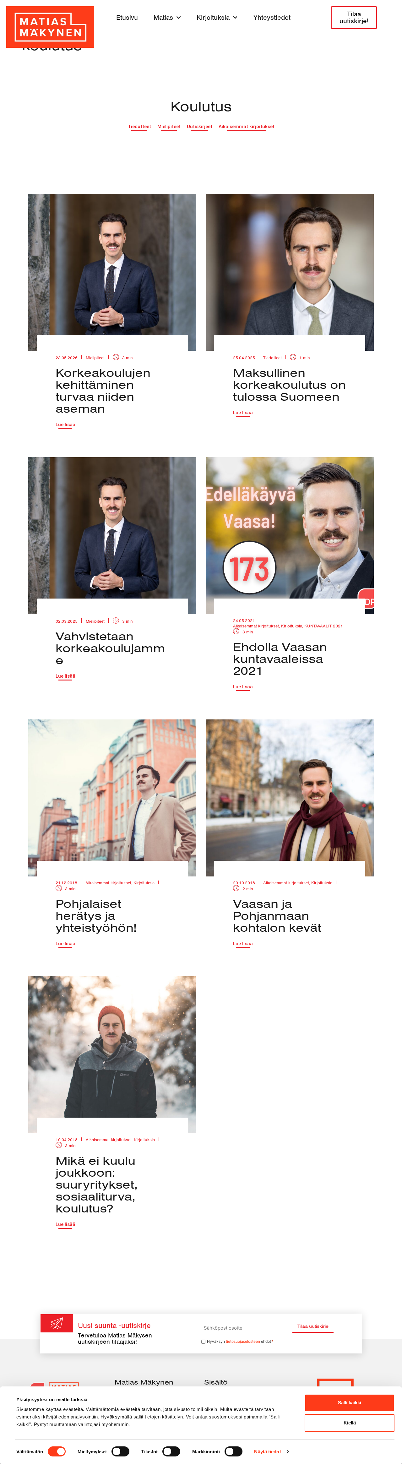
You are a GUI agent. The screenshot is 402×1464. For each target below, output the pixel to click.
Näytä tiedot (267, 1451)
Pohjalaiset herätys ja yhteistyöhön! (96, 915)
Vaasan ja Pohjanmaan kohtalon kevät (277, 915)
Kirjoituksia (213, 17)
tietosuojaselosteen (243, 1341)
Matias (163, 17)
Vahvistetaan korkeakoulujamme (110, 647)
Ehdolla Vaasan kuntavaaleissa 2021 (280, 658)
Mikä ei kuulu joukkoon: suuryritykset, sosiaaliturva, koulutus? (97, 1184)
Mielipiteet (95, 358)
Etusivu (127, 17)
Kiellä (350, 1422)
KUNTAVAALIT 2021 (323, 626)
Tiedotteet (272, 358)
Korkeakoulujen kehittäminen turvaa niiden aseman (103, 390)
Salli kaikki (349, 1402)
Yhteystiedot (272, 17)
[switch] (120, 1451)
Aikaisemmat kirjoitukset (256, 626)
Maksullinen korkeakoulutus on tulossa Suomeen (289, 384)
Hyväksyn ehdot (240, 1341)
